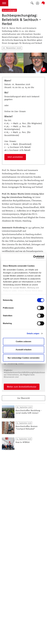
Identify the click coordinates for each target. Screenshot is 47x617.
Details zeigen (33, 333)
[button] (4, 3)
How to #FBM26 (23, 442)
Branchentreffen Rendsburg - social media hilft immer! (29, 411)
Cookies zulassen (23, 341)
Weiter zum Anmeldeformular (21, 387)
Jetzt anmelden (15, 157)
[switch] (40, 308)
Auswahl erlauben (23, 349)
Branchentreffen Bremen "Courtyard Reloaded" (27, 427)
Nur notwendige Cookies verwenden (23, 358)
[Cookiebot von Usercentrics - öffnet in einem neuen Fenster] (33, 257)
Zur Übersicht (23, 398)
